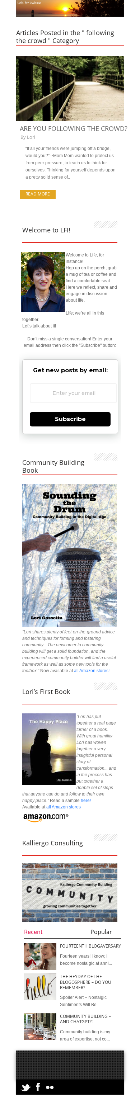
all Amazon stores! (91, 671)
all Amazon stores (63, 807)
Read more (37, 194)
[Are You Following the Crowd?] (70, 119)
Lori (31, 137)
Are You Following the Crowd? (73, 128)
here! (86, 800)
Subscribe (70, 419)
